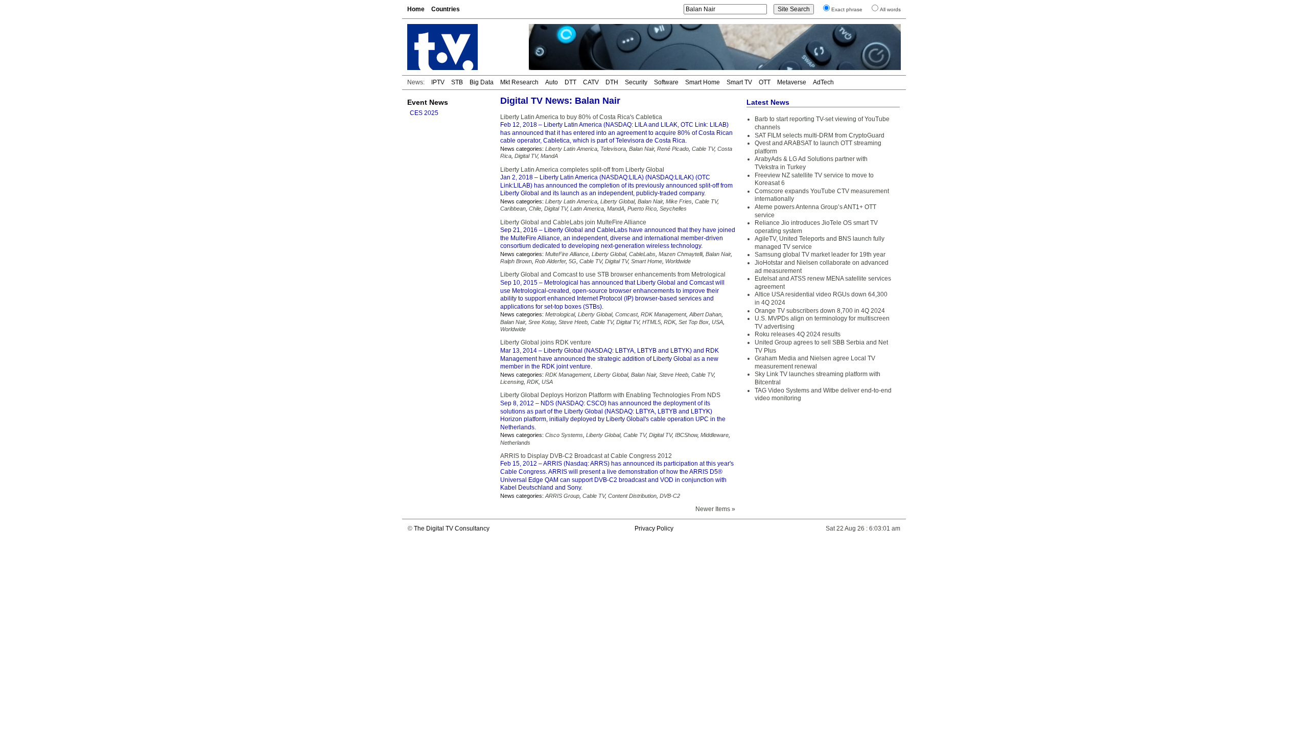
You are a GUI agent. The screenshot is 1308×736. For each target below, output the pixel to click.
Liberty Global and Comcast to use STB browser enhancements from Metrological (613, 274)
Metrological (560, 314)
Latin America (587, 208)
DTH (611, 82)
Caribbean (513, 208)
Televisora (613, 149)
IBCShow (686, 435)
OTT (764, 82)
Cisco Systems (564, 435)
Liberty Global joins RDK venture (545, 342)
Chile (535, 208)
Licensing (512, 382)
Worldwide (678, 261)
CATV (591, 82)
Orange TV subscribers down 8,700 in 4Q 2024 (820, 310)
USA (717, 322)
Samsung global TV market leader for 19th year (820, 254)
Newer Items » (715, 509)
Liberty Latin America (571, 149)
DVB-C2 (670, 496)
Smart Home (702, 82)
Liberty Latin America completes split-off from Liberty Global (582, 169)
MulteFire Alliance (567, 254)
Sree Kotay (541, 322)
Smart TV (739, 82)
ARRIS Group (562, 496)
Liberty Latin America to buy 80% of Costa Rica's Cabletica (581, 117)
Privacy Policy (654, 528)
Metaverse (791, 82)
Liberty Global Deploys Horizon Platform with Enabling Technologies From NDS (610, 395)
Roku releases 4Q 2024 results (797, 334)
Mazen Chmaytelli (681, 254)
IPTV (438, 82)
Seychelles (673, 208)
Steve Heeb (573, 322)
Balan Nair (641, 149)
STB (457, 82)
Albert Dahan (705, 314)
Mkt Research (519, 82)
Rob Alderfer (550, 261)
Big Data (482, 82)
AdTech (823, 82)
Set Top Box (694, 322)
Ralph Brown (516, 261)
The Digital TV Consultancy (451, 528)
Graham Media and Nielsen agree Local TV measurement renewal (815, 362)
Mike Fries (679, 201)
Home (416, 9)
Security (636, 82)
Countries (445, 9)
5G (572, 261)
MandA (549, 156)
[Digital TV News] (462, 47)
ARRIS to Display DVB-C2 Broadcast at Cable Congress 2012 (586, 455)
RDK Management (663, 314)
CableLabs (642, 254)
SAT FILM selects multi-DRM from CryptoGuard (819, 135)
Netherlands (515, 443)
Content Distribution (632, 496)
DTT (570, 82)
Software (666, 82)
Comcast (626, 314)
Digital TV (526, 156)
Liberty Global (617, 201)
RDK (669, 322)
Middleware (714, 435)
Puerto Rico (642, 208)
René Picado (673, 149)
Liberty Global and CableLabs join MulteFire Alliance (573, 222)
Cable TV (703, 149)
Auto (551, 82)
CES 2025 (424, 113)
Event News (427, 102)
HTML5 (651, 322)
